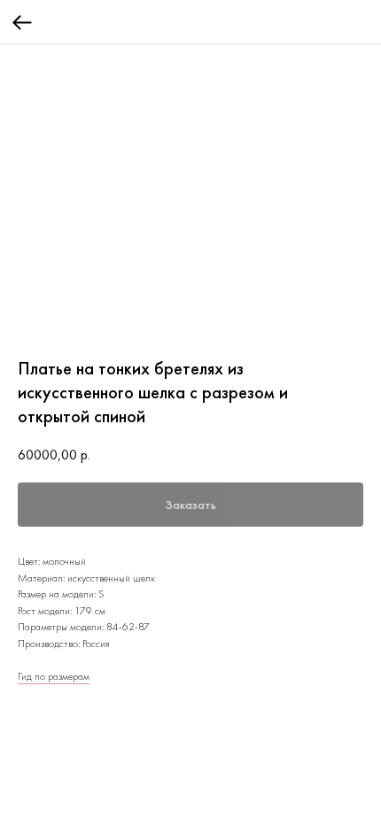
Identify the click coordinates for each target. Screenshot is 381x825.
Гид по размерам (53, 676)
